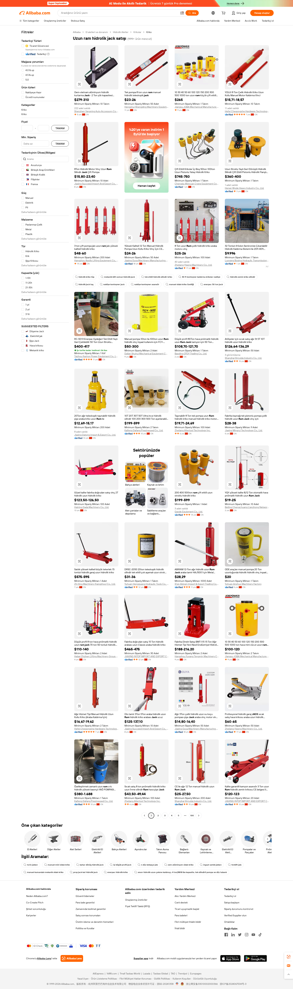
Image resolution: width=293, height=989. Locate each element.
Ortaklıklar (229, 922)
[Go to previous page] (144, 815)
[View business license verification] (177, 984)
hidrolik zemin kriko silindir (242, 277)
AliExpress (98, 973)
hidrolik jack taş (86, 284)
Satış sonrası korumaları (88, 915)
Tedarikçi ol (230, 896)
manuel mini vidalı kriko (59, 865)
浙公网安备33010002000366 (202, 984)
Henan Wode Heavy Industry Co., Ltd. (244, 188)
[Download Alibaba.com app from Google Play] (255, 958)
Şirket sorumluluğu (36, 909)
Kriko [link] (149, 32)
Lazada (146, 973)
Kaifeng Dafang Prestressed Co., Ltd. (143, 430)
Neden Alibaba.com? (37, 896)
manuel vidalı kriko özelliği (181, 284)
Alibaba (77, 32)
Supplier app (141, 958)
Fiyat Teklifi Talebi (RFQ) (137, 906)
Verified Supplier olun (235, 915)
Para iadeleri (181, 915)
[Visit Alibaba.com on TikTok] (260, 935)
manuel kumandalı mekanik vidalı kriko (45, 872)
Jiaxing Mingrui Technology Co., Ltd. (243, 430)
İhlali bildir (180, 928)
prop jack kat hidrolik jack (85, 872)
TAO (173, 973)
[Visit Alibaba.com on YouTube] (253, 935)
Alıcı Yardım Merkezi (185, 896)
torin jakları (32, 865)
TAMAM (60, 128)
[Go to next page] (199, 815)
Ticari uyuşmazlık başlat (187, 909)
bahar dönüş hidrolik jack (91, 865)
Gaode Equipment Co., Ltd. (189, 511)
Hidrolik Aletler (120, 32)
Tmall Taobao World (130, 973)
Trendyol (182, 973)
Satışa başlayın (231, 902)
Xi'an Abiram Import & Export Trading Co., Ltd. (197, 584)
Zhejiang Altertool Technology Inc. (193, 430)
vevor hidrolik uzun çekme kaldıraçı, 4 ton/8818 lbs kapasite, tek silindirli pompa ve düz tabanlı (182, 872)
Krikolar (137, 32)
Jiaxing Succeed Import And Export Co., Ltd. (96, 183)
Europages (195, 973)
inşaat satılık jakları (212, 865)
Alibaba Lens (44, 958)
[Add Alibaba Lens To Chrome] (72, 958)
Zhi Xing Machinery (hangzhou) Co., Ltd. (94, 584)
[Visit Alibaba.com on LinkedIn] (233, 935)
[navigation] (45, 424)
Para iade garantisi (85, 902)
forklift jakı (236, 865)
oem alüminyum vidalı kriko (180, 865)
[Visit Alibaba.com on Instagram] (247, 935)
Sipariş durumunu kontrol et (238, 909)
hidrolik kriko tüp (86, 277)
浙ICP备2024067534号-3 (233, 984)
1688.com (111, 973)
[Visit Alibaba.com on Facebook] (226, 935)
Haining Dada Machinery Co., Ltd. (91, 507)
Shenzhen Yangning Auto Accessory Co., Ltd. (96, 111)
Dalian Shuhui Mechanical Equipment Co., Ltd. (146, 353)
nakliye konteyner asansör (146, 284)
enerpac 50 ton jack (213, 284)
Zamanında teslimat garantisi (91, 909)
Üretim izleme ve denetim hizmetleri (94, 922)
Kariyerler (31, 915)
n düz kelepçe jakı (149, 865)
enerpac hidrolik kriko (117, 872)
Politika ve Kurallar (85, 928)
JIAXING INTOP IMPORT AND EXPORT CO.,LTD (146, 656)
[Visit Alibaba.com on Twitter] (240, 935)
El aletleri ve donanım (97, 32)
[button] (182, 13)
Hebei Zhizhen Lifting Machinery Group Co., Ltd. (96, 656)
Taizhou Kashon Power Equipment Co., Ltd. (96, 356)
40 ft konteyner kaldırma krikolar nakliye (201, 277)
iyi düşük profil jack (122, 865)
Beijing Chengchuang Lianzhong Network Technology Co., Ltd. (247, 507)
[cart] (224, 13)
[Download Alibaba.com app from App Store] (230, 958)
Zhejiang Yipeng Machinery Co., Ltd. (193, 265)
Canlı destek (181, 902)
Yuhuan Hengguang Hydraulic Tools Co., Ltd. (146, 584)
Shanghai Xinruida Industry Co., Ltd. (243, 358)
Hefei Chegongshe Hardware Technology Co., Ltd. (247, 111)
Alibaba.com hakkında (38, 889)
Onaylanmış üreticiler (136, 899)
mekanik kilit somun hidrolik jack (119, 277)
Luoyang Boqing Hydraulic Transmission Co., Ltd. (247, 260)
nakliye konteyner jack (113, 284)
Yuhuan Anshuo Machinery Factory (243, 584)
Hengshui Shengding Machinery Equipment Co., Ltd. (146, 107)
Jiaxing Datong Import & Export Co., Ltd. (95, 434)
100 (192, 815)
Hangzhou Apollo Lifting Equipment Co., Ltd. (96, 260)
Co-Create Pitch (34, 902)
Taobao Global (160, 973)
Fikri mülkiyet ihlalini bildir (188, 922)
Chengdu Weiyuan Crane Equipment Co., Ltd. (197, 183)
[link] (288, 956)
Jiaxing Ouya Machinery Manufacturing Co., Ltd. (146, 260)
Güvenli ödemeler (85, 896)
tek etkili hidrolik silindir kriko (158, 277)
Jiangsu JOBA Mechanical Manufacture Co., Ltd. (197, 107)
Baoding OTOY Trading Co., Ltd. (191, 353)
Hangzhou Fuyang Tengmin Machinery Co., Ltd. (197, 656)
